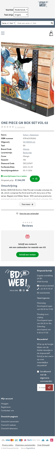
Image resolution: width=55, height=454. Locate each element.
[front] (27, 79)
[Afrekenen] (49, 33)
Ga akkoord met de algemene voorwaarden (46, 376)
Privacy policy (7, 445)
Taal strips (8, 14)
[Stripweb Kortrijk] (43, 4)
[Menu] (2, 33)
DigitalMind (30, 448)
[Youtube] (27, 290)
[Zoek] (52, 23)
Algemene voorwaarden (25, 445)
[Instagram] (24, 290)
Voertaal (9, 9)
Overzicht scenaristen (10, 421)
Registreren (6, 407)
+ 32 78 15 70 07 (46, 288)
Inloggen (4, 403)
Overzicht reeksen (8, 424)
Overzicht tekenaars (9, 428)
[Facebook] (21, 290)
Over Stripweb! (43, 445)
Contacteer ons (7, 410)
